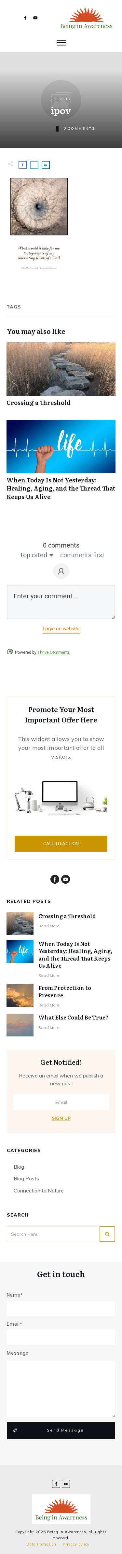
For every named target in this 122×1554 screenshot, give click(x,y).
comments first (82, 555)
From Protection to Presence (64, 991)
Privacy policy (76, 1544)
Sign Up (61, 1118)
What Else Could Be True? (73, 1017)
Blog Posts (26, 1178)
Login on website (61, 629)
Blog (19, 1166)
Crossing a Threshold (61, 377)
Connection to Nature (39, 1190)
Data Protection (41, 1544)
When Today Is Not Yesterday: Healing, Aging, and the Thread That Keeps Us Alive (61, 463)
